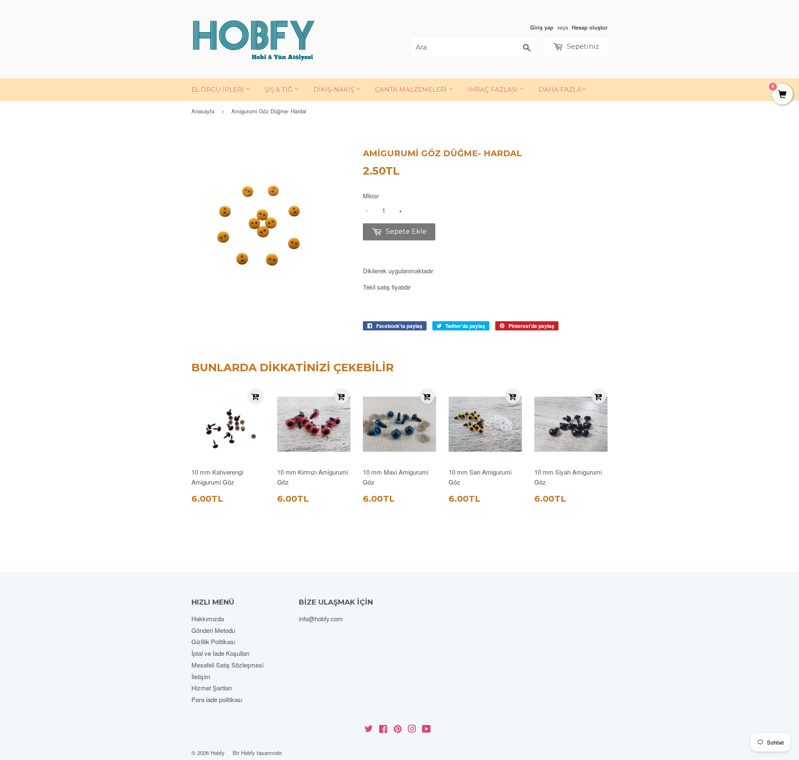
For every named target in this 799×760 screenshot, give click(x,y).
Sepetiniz (582, 46)
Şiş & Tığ (279, 89)
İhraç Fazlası (493, 89)
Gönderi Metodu (213, 630)
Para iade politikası (216, 699)
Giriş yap (541, 27)
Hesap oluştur (590, 27)
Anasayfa (202, 111)
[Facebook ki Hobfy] (383, 729)
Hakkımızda (207, 618)
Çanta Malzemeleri (412, 89)
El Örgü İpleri (218, 89)
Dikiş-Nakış (334, 89)
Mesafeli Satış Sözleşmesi (227, 664)
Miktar (371, 196)
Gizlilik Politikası (213, 641)
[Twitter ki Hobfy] (369, 729)
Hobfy (218, 753)
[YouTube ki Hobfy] (426, 729)
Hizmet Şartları (211, 687)
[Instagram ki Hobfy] (412, 729)
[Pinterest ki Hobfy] (397, 729)
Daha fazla (559, 89)
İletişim (201, 676)
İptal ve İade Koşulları (220, 653)
